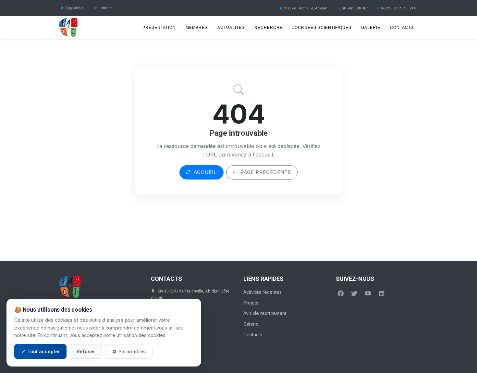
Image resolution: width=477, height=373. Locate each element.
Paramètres (132, 351)
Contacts (252, 334)
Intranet (106, 8)
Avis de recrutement (264, 313)
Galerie (251, 324)
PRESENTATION (159, 27)
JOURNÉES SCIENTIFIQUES (321, 27)
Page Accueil (75, 8)
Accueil (205, 172)
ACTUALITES (231, 27)
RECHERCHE (268, 27)
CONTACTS (402, 27)
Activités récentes (262, 292)
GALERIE (370, 27)
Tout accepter (43, 351)
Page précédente (265, 172)
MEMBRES (197, 27)
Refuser (86, 351)
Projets (250, 302)
